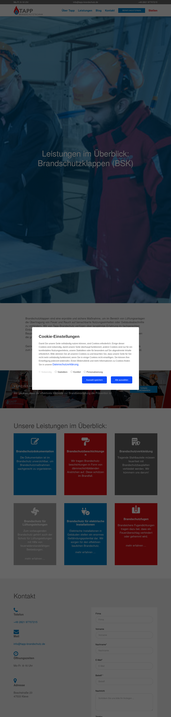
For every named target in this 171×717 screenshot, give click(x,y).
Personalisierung (95, 372)
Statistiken (62, 372)
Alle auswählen (121, 380)
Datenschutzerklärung (65, 364)
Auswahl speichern (94, 380)
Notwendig (46, 372)
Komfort (77, 372)
